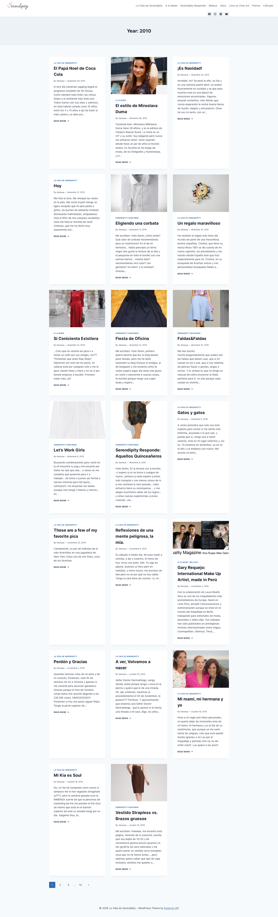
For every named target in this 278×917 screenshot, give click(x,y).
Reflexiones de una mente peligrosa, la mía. (134, 536)
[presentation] (139, 75)
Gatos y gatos (191, 412)
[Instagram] (215, 14)
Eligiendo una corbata (137, 223)
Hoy (57, 185)
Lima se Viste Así (239, 5)
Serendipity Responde (193, 5)
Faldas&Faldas (192, 338)
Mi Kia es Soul (68, 775)
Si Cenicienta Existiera (76, 338)
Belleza (213, 5)
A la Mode (171, 5)
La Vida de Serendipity (149, 5)
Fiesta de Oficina (132, 338)
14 (80, 884)
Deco (223, 5)
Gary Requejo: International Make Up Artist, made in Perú (199, 573)
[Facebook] (209, 14)
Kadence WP (171, 908)
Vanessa (60, 81)
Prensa (256, 5)
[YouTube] (226, 14)
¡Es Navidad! (190, 68)
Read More (61, 121)
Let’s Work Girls (69, 450)
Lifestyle (268, 5)
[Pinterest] (220, 14)
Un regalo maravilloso (199, 223)
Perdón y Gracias (70, 661)
